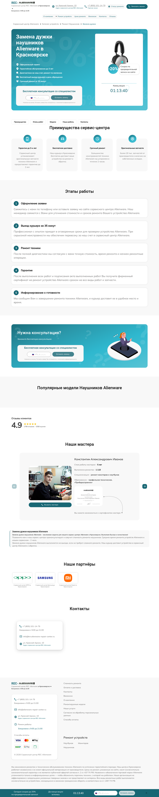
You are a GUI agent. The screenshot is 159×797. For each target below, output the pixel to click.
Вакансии (92, 16)
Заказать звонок (138, 6)
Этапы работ (38, 122)
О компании (48, 16)
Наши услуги (69, 708)
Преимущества (20, 122)
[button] (144, 486)
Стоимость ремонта (72, 683)
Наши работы (68, 122)
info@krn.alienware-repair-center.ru (39, 636)
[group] (22, 580)
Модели (53, 122)
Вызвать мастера (51, 505)
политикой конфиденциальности (66, 102)
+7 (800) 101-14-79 (96, 5)
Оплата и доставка (72, 687)
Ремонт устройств (65, 16)
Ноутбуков (68, 743)
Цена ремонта (80, 16)
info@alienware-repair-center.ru (32, 709)
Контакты (103, 16)
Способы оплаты (71, 719)
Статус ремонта (117, 6)
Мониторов (83, 743)
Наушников (69, 747)
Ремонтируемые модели (74, 704)
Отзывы (112, 16)
